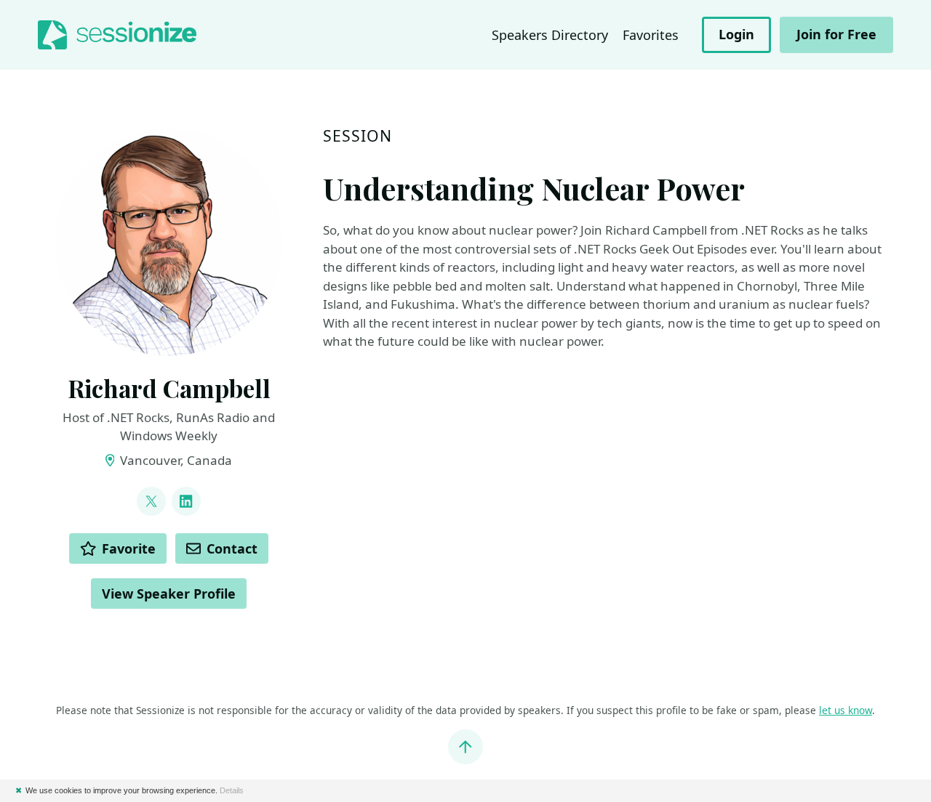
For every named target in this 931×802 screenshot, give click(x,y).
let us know (845, 710)
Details (232, 790)
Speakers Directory (550, 35)
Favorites (651, 35)
